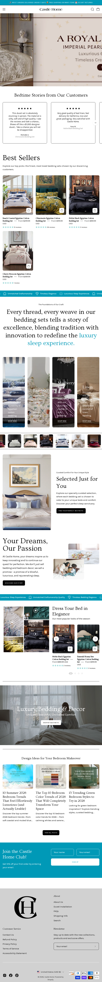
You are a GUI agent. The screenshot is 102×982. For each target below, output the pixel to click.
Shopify (50, 980)
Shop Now (12, 421)
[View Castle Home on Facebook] (11, 975)
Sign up (75, 862)
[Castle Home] (51, 9)
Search (57, 920)
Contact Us (8, 935)
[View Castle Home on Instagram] (5, 975)
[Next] (95, 122)
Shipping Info (61, 916)
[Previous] (56, 639)
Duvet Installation (63, 906)
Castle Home (49, 977)
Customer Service (12, 929)
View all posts (51, 833)
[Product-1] (35, 634)
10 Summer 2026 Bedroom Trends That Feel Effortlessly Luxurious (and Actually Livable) (17, 801)
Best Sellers (21, 158)
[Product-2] (35, 610)
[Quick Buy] (28, 210)
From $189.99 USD (60, 662)
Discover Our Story (14, 583)
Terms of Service (11, 948)
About (57, 896)
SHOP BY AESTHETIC (51, 723)
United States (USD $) (51, 972)
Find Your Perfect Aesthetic (71, 511)
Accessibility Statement (15, 953)
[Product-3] (12, 622)
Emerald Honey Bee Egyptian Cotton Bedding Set (88, 659)
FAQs (56, 911)
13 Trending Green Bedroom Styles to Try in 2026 (82, 797)
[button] (92, 9)
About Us (58, 902)
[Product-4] (12, 643)
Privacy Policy (10, 944)
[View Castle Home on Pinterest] (17, 975)
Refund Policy (10, 939)
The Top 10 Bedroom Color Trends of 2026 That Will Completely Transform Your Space (51, 801)
